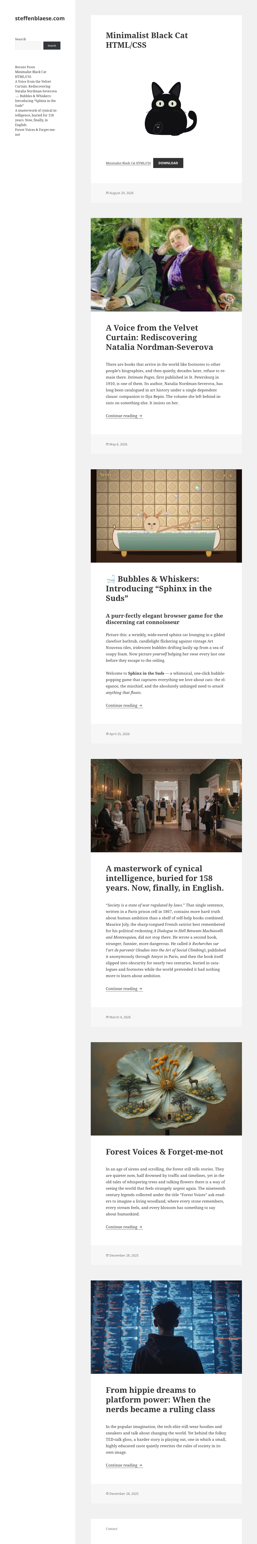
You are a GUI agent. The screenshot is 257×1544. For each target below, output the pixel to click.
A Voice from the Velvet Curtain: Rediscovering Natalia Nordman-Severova (36, 86)
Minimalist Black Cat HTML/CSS (147, 40)
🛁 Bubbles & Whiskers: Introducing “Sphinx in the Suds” (35, 101)
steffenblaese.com (40, 18)
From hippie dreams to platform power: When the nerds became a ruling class (160, 1399)
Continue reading (124, 415)
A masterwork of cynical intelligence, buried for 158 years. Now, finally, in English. (165, 878)
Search (20, 39)
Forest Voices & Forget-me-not (164, 1151)
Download (168, 163)
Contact (111, 1529)
